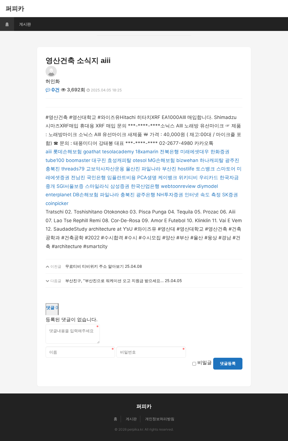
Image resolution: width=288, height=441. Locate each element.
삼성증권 (119, 186)
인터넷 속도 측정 (202, 194)
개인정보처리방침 (159, 419)
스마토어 (225, 169)
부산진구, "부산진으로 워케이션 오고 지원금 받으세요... (114, 280)
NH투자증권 (170, 194)
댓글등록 (228, 363)
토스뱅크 (205, 169)
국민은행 (96, 177)
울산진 (133, 169)
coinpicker (57, 203)
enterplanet (58, 194)
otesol (140, 160)
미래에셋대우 (194, 151)
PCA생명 (147, 177)
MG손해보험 (161, 160)
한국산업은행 (145, 186)
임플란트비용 (121, 177)
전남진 (78, 177)
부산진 (169, 169)
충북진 (53, 169)
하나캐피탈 (212, 160)
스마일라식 (97, 186)
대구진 (99, 160)
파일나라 (151, 169)
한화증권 (220, 151)
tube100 (55, 160)
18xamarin (146, 151)
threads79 (73, 169)
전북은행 (169, 151)
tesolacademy (118, 151)
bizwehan (187, 160)
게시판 (25, 24)
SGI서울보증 (70, 186)
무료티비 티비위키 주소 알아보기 (94, 266)
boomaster (78, 160)
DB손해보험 (85, 194)
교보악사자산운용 (105, 169)
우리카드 (208, 177)
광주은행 (145, 194)
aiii (49, 151)
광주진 (232, 160)
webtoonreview (178, 186)
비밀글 (204, 362)
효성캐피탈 (119, 160)
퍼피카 (15, 8)
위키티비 (188, 177)
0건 (55, 90)
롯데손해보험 (67, 151)
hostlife (186, 169)
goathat (92, 151)
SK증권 (230, 194)
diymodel (207, 186)
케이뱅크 (167, 177)
